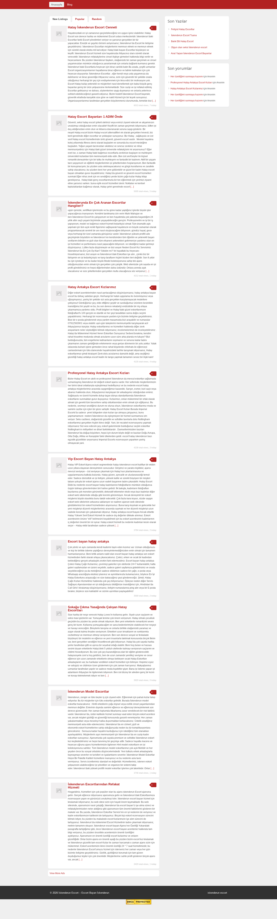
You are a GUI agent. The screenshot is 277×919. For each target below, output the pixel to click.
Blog (69, 4)
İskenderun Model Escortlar (88, 691)
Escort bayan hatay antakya (88, 541)
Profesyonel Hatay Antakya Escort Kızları (98, 373)
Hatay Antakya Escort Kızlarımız (92, 287)
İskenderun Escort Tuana (184, 35)
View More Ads (57, 873)
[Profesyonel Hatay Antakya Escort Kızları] (59, 386)
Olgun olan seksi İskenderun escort (189, 47)
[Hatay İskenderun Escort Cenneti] (59, 41)
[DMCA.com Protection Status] (138, 903)
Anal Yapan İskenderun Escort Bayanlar (191, 53)
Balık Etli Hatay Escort (182, 41)
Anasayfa (56, 4)
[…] (154, 100)
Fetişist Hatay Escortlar (182, 29)
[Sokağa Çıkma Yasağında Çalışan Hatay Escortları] (59, 620)
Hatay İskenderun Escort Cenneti (92, 27)
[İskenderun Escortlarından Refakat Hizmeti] (59, 798)
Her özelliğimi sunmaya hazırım (187, 76)
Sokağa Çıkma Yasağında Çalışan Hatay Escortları (97, 608)
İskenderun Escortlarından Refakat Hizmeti (94, 785)
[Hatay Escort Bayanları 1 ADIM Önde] (59, 130)
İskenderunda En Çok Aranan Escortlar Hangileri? (97, 204)
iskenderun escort (217, 892)
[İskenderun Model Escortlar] (59, 705)
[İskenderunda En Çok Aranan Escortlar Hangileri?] (59, 216)
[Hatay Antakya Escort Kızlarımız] (59, 300)
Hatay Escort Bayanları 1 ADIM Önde (95, 116)
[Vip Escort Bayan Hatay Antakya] (59, 472)
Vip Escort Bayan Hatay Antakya (92, 459)
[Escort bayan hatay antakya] (59, 555)
